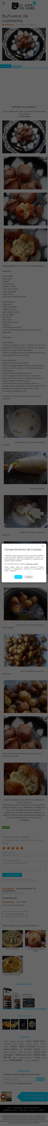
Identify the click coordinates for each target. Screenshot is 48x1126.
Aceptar (18, 577)
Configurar (28, 577)
